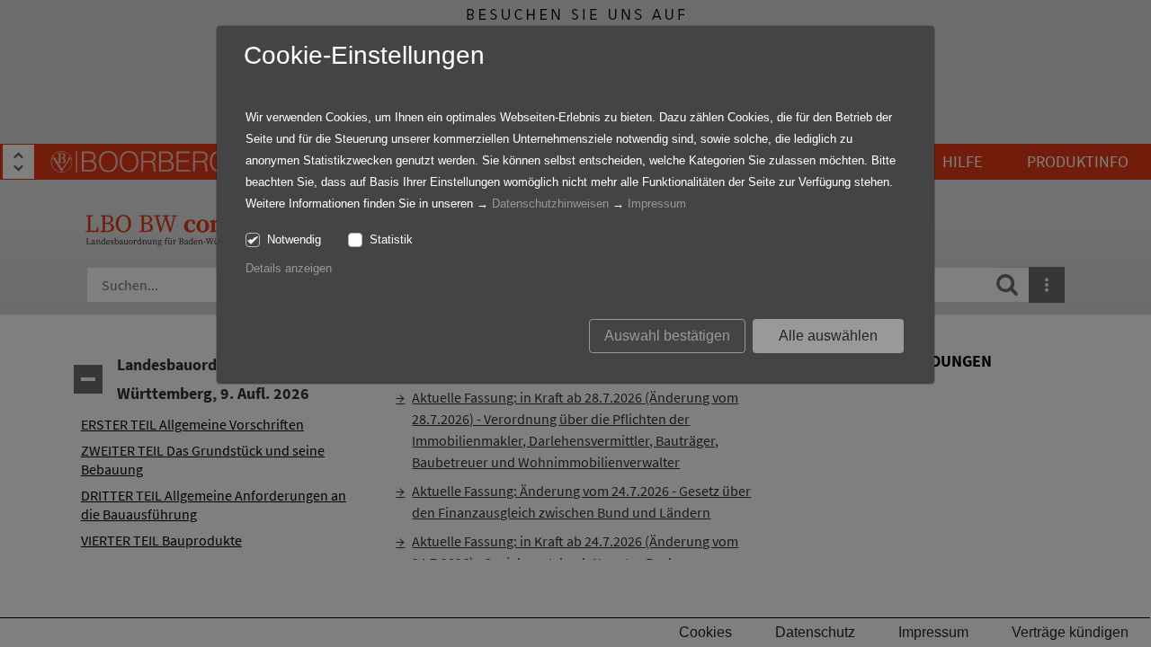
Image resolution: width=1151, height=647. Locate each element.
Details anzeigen (288, 268)
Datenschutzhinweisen (550, 203)
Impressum (657, 203)
